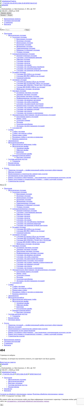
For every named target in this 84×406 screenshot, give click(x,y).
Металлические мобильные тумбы (24, 144)
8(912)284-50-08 (20, 3)
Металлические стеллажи (17, 35)
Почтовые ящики (14, 165)
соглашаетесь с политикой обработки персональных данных (28, 401)
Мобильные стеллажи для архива (28, 89)
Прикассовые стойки (19, 135)
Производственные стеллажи (26, 56)
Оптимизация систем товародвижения (21, 175)
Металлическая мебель (16, 142)
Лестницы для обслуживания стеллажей (30, 126)
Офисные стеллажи (23, 59)
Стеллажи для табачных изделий (27, 109)
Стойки (11, 129)
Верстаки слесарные (23, 157)
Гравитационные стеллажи (25, 48)
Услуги (10, 15)
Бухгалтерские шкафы (24, 154)
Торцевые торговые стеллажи (26, 94)
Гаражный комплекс (23, 78)
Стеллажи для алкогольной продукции (30, 104)
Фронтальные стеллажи (24, 43)
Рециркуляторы (13, 163)
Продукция (8, 33)
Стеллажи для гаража (23, 65)
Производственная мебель (21, 155)
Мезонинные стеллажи (24, 46)
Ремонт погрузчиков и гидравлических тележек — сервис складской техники (35, 179)
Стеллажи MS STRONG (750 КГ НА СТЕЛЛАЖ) (33, 85)
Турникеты (16, 161)
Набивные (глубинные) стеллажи (28, 50)
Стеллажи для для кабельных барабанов (30, 67)
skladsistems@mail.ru (9, 1)
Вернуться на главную (8, 362)
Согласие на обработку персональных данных (16, 394)
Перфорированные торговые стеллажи (30, 98)
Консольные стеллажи (24, 39)
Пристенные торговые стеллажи (27, 96)
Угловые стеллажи (22, 52)
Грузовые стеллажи (19, 72)
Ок (1, 405)
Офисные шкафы (22, 150)
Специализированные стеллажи (23, 54)
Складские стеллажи (19, 37)
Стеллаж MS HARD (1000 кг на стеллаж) (30, 87)
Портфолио (8, 389)
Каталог (3, 15)
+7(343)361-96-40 (8, 3)
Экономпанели (13, 141)
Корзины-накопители (19, 139)
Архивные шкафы (22, 148)
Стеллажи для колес (23, 61)
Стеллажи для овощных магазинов (28, 100)
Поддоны (19, 122)
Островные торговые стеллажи (27, 92)
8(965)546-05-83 (31, 3)
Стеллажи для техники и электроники (29, 113)
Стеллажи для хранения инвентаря (28, 68)
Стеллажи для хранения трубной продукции (32, 70)
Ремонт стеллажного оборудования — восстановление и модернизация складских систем (39, 177)
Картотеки (20, 152)
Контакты (7, 24)
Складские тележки (23, 120)
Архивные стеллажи (19, 80)
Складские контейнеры (24, 124)
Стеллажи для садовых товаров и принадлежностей (34, 107)
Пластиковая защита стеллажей (27, 117)
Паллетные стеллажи (23, 44)
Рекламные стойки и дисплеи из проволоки (27, 137)
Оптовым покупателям (12, 20)
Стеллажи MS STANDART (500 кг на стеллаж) (32, 83)
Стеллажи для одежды (24, 111)
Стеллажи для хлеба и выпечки (27, 102)
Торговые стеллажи (19, 91)
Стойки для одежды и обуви (22, 133)
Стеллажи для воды (23, 63)
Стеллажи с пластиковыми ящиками (29, 57)
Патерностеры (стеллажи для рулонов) (29, 105)
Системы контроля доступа (17, 159)
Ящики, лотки (21, 118)
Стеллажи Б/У (17, 128)
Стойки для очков (18, 131)
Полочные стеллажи (23, 41)
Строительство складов (16, 181)
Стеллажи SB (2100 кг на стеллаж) (28, 74)
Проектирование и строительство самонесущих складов (28, 174)
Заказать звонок (6, 13)
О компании (8, 22)
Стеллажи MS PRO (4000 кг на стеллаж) (30, 76)
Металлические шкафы (20, 146)
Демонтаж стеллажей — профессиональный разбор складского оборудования (35, 170)
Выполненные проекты (12, 19)
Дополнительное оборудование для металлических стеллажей (34, 115)
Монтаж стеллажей (15, 172)
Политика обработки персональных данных (48, 394)
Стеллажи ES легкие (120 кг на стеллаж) (30, 81)
